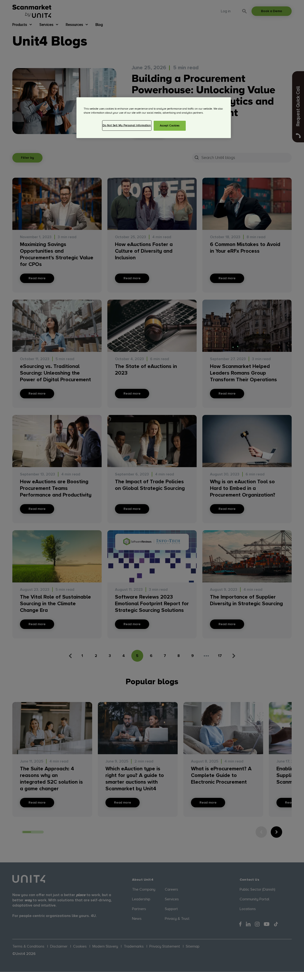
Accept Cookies (170, 125)
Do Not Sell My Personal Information (127, 125)
